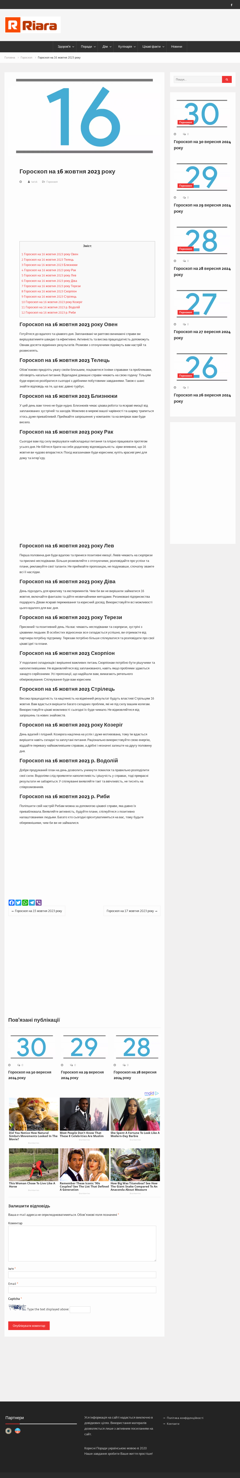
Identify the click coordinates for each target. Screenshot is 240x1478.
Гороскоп (52, 181)
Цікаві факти (151, 46)
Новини (176, 46)
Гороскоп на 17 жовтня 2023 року (130, 911)
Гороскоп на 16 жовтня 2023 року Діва (49, 281)
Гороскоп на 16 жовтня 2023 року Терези (51, 286)
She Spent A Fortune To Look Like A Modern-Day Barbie (135, 1134)
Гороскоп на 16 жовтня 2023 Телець (48, 259)
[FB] (232, 5)
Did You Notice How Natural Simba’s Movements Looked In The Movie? (33, 1136)
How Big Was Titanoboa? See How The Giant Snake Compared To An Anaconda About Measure (134, 1186)
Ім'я (12, 1269)
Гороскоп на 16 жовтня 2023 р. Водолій (51, 307)
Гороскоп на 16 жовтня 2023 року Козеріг (52, 302)
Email (13, 1284)
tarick (34, 181)
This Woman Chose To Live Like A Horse (32, 1184)
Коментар (15, 1223)
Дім (105, 46)
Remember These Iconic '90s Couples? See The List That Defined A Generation (84, 1186)
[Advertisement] (87, 213)
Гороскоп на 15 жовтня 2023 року (38, 911)
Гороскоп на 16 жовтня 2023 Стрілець (49, 296)
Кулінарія (125, 46)
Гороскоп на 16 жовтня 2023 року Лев (49, 275)
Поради (86, 46)
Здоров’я (64, 46)
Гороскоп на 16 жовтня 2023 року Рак (49, 270)
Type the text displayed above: (48, 1309)
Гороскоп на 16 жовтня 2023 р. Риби (49, 312)
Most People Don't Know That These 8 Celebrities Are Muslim (82, 1134)
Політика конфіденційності (185, 1418)
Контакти (173, 1423)
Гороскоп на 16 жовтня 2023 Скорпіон (49, 291)
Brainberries (33, 1143)
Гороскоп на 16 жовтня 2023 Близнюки (49, 265)
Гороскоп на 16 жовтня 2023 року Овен (50, 254)
